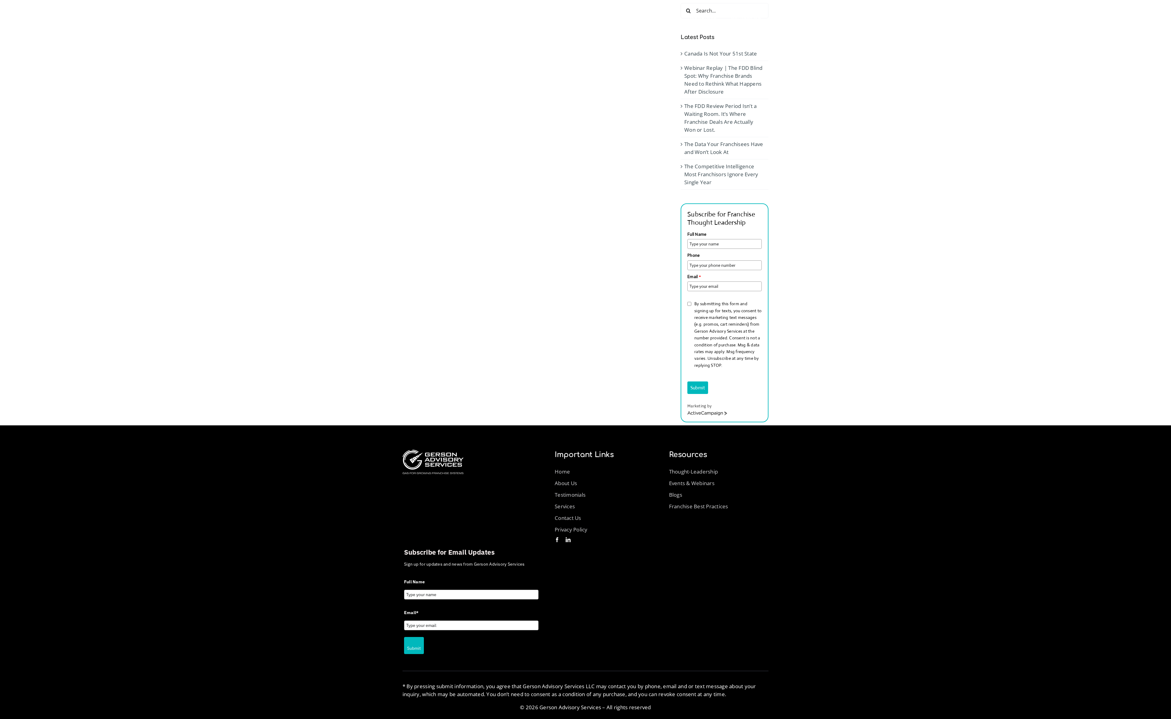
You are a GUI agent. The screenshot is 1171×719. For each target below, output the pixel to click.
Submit (697, 388)
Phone (693, 255)
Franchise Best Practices (698, 506)
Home (562, 471)
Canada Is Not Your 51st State (720, 53)
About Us (566, 483)
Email (694, 276)
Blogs (675, 494)
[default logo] (433, 452)
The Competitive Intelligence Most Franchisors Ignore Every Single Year (721, 174)
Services (565, 506)
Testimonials (570, 494)
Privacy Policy (572, 529)
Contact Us (568, 517)
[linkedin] (568, 539)
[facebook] (557, 539)
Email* (411, 612)
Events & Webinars (691, 483)
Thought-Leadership (693, 471)
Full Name (696, 234)
